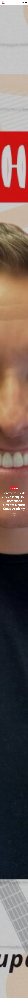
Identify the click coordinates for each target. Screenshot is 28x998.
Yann (14, 513)
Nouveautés (14, 488)
